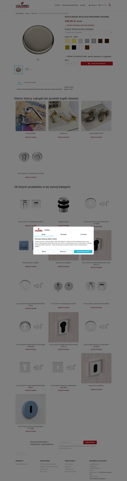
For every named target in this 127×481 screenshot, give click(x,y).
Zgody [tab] (43, 234)
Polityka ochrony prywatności (48, 464)
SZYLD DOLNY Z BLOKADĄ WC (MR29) (96, 303)
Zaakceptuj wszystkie (83, 251)
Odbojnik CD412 (63, 222)
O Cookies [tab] (84, 234)
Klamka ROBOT (31, 133)
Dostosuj (63, 251)
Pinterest (21, 453)
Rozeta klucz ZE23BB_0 (96, 385)
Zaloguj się (68, 466)
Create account (69, 469)
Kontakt (82, 5)
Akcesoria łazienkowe (70, 5)
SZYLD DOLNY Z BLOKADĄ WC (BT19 (30, 222)
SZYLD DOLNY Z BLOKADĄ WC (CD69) (30, 173)
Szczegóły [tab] (63, 234)
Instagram (25, 453)
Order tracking (69, 464)
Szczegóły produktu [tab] (30, 82)
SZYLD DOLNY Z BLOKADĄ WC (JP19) (63, 303)
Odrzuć (44, 251)
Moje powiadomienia (70, 471)
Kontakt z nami (44, 469)
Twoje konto (70, 461)
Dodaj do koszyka (97, 64)
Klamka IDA (63, 133)
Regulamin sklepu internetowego (49, 466)
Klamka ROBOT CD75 (96, 133)
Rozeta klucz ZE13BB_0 (63, 262)
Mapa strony (43, 471)
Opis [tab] (19, 82)
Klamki (57, 5)
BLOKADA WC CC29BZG (31, 262)
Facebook (17, 453)
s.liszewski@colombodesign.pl (97, 478)
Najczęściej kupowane (22, 464)
